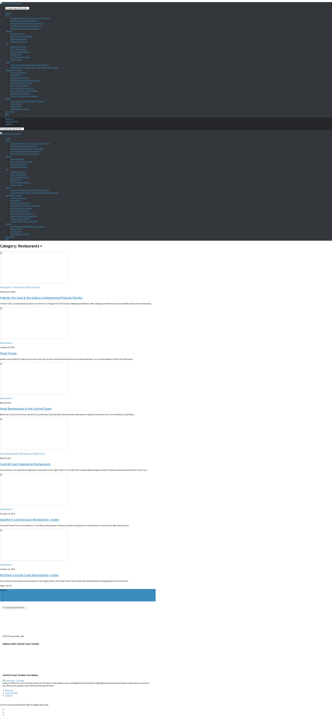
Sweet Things (16, 59)
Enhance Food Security (20, 78)
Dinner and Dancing (19, 41)
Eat (6, 44)
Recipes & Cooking (18, 39)
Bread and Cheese (18, 46)
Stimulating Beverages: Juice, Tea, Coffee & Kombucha (34, 67)
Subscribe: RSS (11, 121)
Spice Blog (10, 111)
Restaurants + (6, 287)
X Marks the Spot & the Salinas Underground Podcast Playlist (41, 298)
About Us (9, 118)
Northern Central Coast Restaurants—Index (29, 575)
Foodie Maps (15, 106)
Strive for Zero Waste (19, 85)
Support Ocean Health (20, 93)
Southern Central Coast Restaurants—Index (29, 520)
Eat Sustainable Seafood (21, 83)
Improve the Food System (21, 88)
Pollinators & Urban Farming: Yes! (25, 80)
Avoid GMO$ (15, 75)
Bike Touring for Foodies (21, 36)
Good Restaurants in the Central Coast (25, 409)
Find (7, 15)
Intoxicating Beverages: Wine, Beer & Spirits (29, 65)
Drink (7, 62)
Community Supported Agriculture (25, 26)
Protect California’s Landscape (24, 96)
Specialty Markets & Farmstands (24, 28)
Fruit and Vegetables (19, 52)
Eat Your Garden (17, 33)
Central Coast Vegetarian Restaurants (25, 464)
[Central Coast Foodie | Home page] (10, 3)
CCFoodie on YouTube (19, 109)
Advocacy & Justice (13, 70)
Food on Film (16, 103)
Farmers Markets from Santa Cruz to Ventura (30, 18)
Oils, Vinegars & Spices (20, 57)
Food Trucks (8, 353)
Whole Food (15, 54)
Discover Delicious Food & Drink (24, 20)
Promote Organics (18, 72)
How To (8, 31)
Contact (8, 124)
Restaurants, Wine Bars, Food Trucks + (27, 23)
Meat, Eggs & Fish (18, 49)
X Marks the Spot (32, 287)
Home (8, 13)
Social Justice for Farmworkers (24, 90)
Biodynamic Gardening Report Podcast (27, 101)
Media (7, 98)
